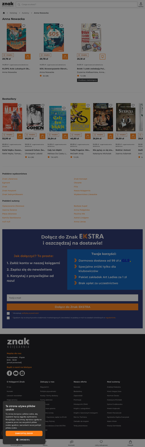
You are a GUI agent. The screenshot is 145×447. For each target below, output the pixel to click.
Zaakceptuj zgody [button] (24, 433)
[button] (24, 439)
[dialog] (24, 422)
